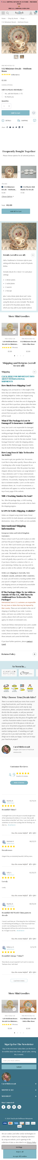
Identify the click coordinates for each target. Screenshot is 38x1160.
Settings (19, 1147)
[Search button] (7, 12)
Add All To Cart (16, 211)
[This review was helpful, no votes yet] (30, 833)
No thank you (9, 97)
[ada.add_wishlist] (14, 332)
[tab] (17, 247)
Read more (12, 825)
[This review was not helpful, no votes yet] (34, 833)
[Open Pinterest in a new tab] (14, 1107)
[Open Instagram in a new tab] (9, 1107)
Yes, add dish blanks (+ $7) (14, 93)
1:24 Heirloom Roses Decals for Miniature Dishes (10, 342)
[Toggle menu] (3, 13)
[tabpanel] (9, 180)
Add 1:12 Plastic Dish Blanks (12, 90)
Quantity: (5, 101)
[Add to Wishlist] (33, 112)
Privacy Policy (31, 1142)
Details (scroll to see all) (14, 255)
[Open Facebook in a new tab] (3, 1107)
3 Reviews (15, 347)
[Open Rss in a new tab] (19, 1107)
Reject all (19, 1152)
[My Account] (31, 12)
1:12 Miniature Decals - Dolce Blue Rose (28, 342)
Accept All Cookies (20, 1156)
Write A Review (19, 783)
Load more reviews (19, 981)
